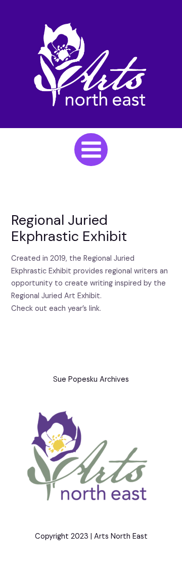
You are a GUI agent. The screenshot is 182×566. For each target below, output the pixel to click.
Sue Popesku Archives (91, 379)
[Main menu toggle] (90, 149)
